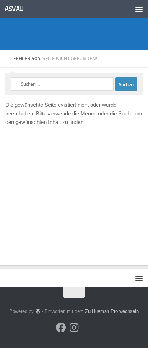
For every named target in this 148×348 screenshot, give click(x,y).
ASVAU (14, 9)
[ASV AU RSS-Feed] (87, 328)
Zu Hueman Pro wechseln (112, 311)
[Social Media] (61, 328)
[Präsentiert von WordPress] (37, 311)
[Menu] (139, 9)
